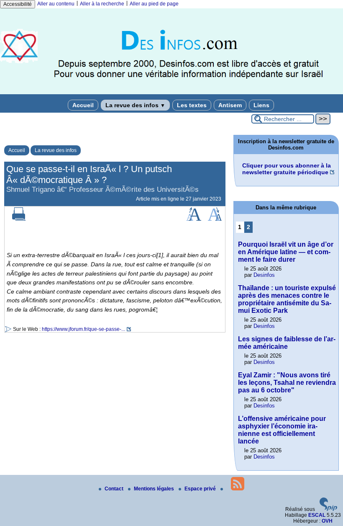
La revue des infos (135, 105)
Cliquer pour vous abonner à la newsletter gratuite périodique (286, 168)
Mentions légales (154, 489)
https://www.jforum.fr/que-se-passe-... (83, 329)
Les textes (192, 105)
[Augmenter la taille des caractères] (193, 219)
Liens (261, 105)
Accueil (83, 105)
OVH (327, 521)
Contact (115, 489)
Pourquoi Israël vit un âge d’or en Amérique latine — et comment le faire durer (285, 252)
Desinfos (264, 275)
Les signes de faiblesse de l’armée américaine (286, 342)
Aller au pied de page (154, 4)
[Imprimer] (19, 219)
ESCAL (316, 515)
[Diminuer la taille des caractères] (215, 219)
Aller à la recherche (102, 4)
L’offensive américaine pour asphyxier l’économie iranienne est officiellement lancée (282, 430)
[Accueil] (171, 92)
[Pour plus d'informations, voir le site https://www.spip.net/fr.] (328, 509)
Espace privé (200, 489)
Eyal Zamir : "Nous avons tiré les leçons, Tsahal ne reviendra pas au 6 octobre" (287, 382)
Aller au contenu (55, 4)
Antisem (230, 105)
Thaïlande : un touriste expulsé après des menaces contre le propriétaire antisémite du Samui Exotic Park (287, 299)
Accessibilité (17, 4)
